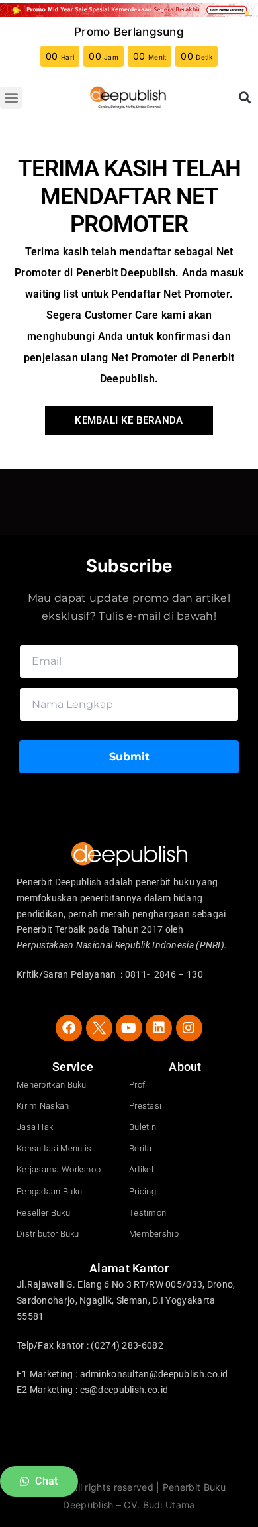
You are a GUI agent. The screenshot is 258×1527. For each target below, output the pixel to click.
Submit (129, 756)
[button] (11, 98)
